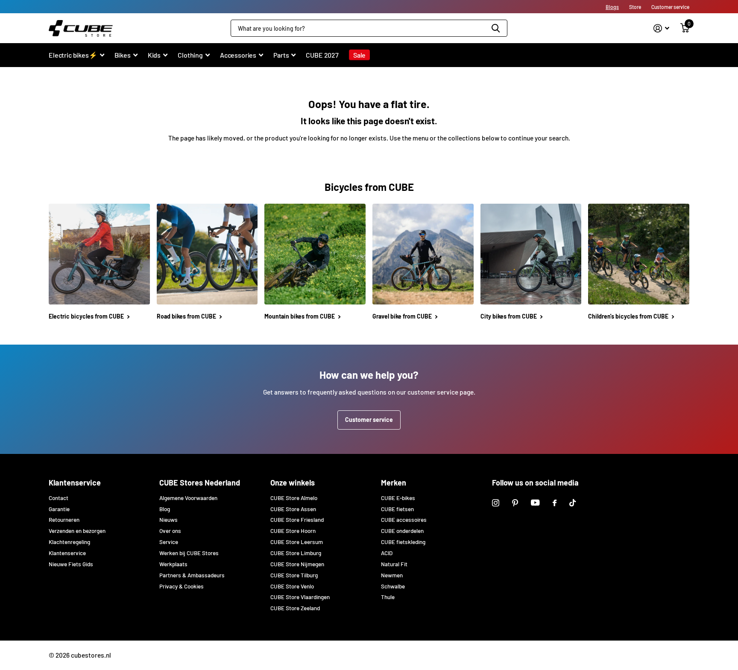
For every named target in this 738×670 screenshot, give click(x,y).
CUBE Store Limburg (295, 553)
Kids (154, 55)
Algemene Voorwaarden (188, 497)
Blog (164, 509)
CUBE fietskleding (403, 541)
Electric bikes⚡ (73, 55)
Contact (58, 497)
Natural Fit (394, 564)
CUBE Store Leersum (296, 541)
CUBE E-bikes (398, 497)
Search (495, 28)
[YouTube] (535, 503)
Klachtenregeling (69, 541)
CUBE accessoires (404, 519)
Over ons (170, 530)
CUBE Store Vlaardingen (300, 597)
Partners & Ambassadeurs (192, 575)
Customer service (369, 419)
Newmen (392, 575)
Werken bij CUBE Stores (189, 553)
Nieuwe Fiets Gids (71, 564)
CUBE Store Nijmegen (297, 564)
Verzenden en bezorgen (77, 530)
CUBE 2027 (322, 55)
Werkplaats (173, 564)
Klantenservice (75, 482)
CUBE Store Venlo (292, 586)
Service (168, 541)
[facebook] (554, 503)
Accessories (238, 55)
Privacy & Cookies (181, 586)
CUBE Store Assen (293, 509)
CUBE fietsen (397, 509)
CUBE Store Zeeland (295, 608)
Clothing (190, 55)
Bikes (122, 55)
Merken (393, 482)
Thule (388, 597)
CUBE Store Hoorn (293, 530)
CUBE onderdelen (402, 530)
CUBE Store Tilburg (294, 575)
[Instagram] (495, 502)
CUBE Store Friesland (297, 519)
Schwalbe (393, 586)
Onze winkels (292, 482)
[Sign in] (661, 28)
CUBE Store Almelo (293, 497)
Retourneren (64, 519)
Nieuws (168, 519)
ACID (386, 553)
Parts (281, 55)
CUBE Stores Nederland (199, 482)
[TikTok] (572, 502)
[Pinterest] (515, 502)
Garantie (59, 509)
